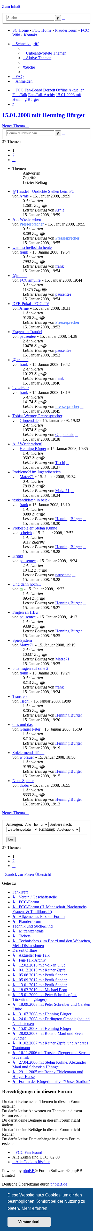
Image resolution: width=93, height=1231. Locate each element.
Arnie (24, 196)
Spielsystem (22, 640)
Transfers (19, 696)
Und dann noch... (26, 584)
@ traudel (20, 360)
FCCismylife (30, 280)
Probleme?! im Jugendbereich (36, 472)
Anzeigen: (15, 824)
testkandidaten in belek (31, 500)
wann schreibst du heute (32, 247)
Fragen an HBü (25, 612)
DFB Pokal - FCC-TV (30, 303)
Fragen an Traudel (27, 331)
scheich (26, 533)
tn (21, 589)
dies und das (22, 724)
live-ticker (20, 388)
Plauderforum (66, 30)
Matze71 (27, 476)
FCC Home (41, 30)
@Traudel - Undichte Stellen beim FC (43, 191)
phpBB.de (58, 1184)
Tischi (60, 462)
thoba (24, 785)
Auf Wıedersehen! (27, 444)
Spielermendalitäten (28, 752)
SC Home (20, 30)
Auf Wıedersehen (26, 219)
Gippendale (29, 420)
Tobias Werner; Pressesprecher (37, 416)
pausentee (63, 294)
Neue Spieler (23, 780)
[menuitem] (44, 53)
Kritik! (17, 556)
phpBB (29, 1170)
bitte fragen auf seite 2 (30, 668)
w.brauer (27, 757)
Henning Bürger (33, 448)
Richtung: (47, 829)
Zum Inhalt (11, 6)
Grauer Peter (30, 729)
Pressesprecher (32, 224)
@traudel (19, 275)
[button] (14, 159)
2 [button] (13, 155)
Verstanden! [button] (29, 1222)
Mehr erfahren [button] (34, 1208)
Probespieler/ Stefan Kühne (34, 528)
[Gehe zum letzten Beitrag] (66, 210)
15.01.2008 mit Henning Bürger (44, 115)
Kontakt (30, 35)
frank (24, 252)
